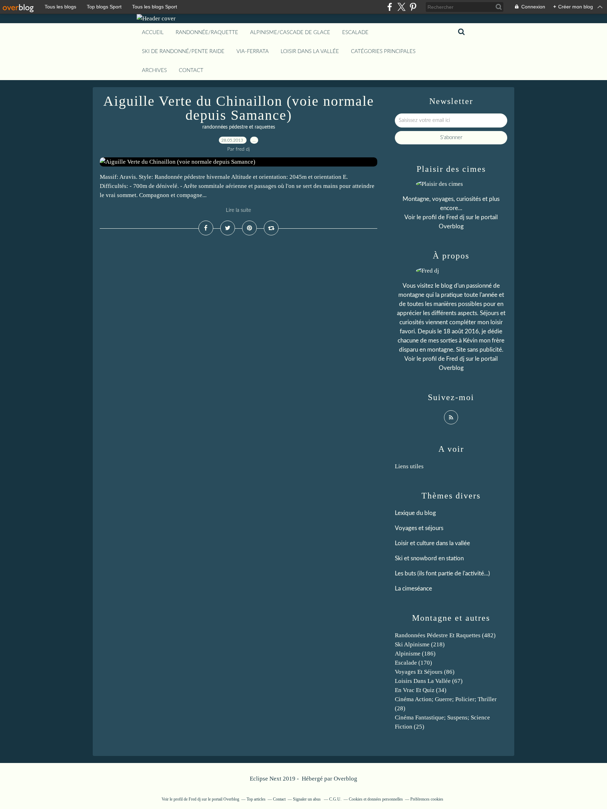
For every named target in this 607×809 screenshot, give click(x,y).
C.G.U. (335, 799)
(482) (445, 635)
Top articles (256, 799)
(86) (425, 671)
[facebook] (389, 7)
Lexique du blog (415, 513)
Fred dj (455, 217)
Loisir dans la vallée (310, 51)
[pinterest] (413, 7)
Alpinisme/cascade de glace (290, 32)
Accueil (153, 32)
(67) (429, 681)
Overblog (345, 778)
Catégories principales (383, 51)
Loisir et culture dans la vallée (432, 543)
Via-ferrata (252, 51)
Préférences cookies (426, 799)
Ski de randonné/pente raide (183, 51)
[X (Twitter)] (401, 7)
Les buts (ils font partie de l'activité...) (442, 573)
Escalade (355, 32)
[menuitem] (153, 32)
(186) (415, 653)
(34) (420, 690)
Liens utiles (409, 466)
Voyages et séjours (419, 528)
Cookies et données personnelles (376, 799)
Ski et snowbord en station (429, 558)
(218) (420, 644)
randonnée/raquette (207, 32)
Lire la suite (238, 210)
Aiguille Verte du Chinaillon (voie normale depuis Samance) (238, 108)
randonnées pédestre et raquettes (238, 127)
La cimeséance (413, 589)
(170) (413, 662)
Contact (191, 70)
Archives (154, 70)
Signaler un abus (307, 799)
